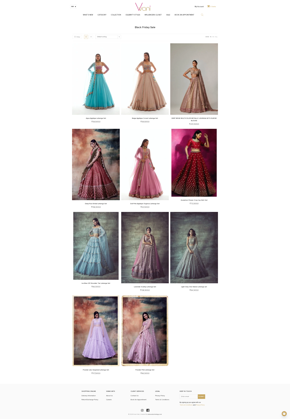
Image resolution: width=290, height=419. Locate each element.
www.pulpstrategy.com (155, 414)
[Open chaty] (284, 413)
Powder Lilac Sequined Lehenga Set (96, 370)
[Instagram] (142, 410)
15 (210, 37)
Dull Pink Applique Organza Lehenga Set (145, 204)
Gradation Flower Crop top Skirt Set (194, 200)
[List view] (91, 37)
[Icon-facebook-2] (148, 410)
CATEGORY (102, 15)
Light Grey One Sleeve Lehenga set (194, 287)
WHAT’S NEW (88, 15)
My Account (199, 6)
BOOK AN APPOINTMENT (184, 15)
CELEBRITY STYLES (133, 15)
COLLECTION (116, 15)
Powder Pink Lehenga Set (144, 370)
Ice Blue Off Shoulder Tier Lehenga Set (96, 283)
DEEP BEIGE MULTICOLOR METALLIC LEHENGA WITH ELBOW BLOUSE (194, 119)
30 (213, 37)
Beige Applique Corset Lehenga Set (145, 118)
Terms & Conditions (186, 405)
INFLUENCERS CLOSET (153, 15)
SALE (168, 15)
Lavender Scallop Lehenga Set (145, 287)
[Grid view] (86, 37)
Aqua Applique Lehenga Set (96, 118)
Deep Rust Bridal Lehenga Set (96, 204)
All (216, 37)
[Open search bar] (202, 15)
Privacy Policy (200, 405)
